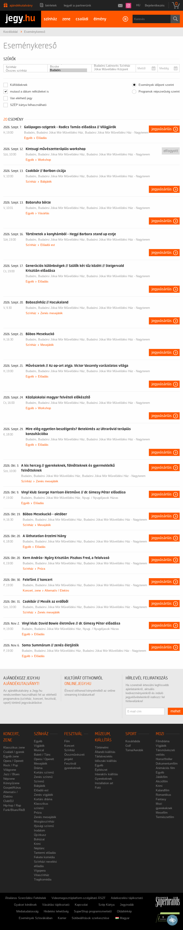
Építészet (101, 769)
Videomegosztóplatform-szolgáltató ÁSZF (79, 898)
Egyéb (28, 138)
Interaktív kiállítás (106, 774)
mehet (176, 711)
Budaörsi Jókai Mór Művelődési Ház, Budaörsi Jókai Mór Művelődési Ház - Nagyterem (92, 132)
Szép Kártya (106, 904)
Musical (39, 750)
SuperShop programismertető (93, 911)
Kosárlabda (132, 741)
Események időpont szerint (156, 85)
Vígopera (40, 870)
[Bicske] (68, 66)
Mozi (160, 734)
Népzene (9, 778)
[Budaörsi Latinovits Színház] (112, 66)
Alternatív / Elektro (57, 590)
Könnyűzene (11, 783)
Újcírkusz (40, 835)
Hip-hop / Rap (12, 805)
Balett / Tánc (42, 754)
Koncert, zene (32, 590)
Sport (131, 734)
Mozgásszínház (44, 821)
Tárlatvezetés (103, 756)
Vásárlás (43, 213)
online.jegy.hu (77, 683)
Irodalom (39, 830)
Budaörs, (30, 132)
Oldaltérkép (124, 911)
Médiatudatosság (27, 911)
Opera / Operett (13, 761)
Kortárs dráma (43, 799)
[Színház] (24, 67)
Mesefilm (162, 812)
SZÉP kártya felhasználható (28, 105)
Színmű (39, 781)
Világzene (9, 769)
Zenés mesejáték (51, 313)
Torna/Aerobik (134, 750)
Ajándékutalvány (21, 5)
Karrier (62, 918)
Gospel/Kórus (12, 787)
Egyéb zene (11, 756)
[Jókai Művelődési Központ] (112, 69)
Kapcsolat (81, 904)
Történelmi (101, 747)
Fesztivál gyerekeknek (72, 766)
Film (67, 741)
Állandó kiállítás (105, 752)
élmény (100, 19)
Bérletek (51, 5)
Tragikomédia (42, 879)
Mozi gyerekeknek (164, 806)
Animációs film (165, 768)
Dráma (38, 768)
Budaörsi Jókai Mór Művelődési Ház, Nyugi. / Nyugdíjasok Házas (76, 497)
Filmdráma (162, 741)
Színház (31, 181)
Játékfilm (162, 777)
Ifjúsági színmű (44, 826)
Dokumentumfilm (167, 763)
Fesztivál (73, 734)
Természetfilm (165, 817)
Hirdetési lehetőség (56, 911)
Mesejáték (47, 344)
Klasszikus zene (14, 747)
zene (66, 19)
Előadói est (47, 245)
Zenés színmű (43, 777)
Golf (128, 745)
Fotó (98, 787)
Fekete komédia (44, 857)
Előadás (41, 138)
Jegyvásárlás (162, 129)
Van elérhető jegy (21, 98)
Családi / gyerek (13, 752)
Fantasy (161, 799)
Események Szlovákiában (35, 918)
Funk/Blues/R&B (14, 810)
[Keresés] (175, 19)
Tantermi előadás (45, 852)
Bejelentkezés (154, 5)
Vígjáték (39, 745)
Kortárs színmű (44, 772)
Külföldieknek (18, 85)
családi (82, 19)
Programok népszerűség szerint (159, 91)
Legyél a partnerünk (77, 5)
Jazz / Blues (11, 774)
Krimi (37, 843)
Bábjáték (46, 181)
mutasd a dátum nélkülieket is (29, 91)
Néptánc (39, 848)
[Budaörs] (68, 70)
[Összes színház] (24, 70)
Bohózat (39, 839)
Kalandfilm (162, 790)
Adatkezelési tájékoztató (127, 898)
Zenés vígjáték (43, 794)
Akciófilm (162, 781)
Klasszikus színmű (41, 806)
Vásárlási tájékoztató (55, 904)
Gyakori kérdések (25, 904)
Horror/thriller (164, 759)
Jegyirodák (127, 904)
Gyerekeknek (103, 778)
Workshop (44, 159)
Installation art (104, 783)
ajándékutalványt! (21, 683)
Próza (41, 568)
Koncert (69, 745)
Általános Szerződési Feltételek (25, 898)
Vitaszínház (41, 875)
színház (50, 19)
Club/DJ (8, 801)
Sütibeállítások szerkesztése (90, 918)
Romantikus (163, 794)
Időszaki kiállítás (106, 761)
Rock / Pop (10, 765)
